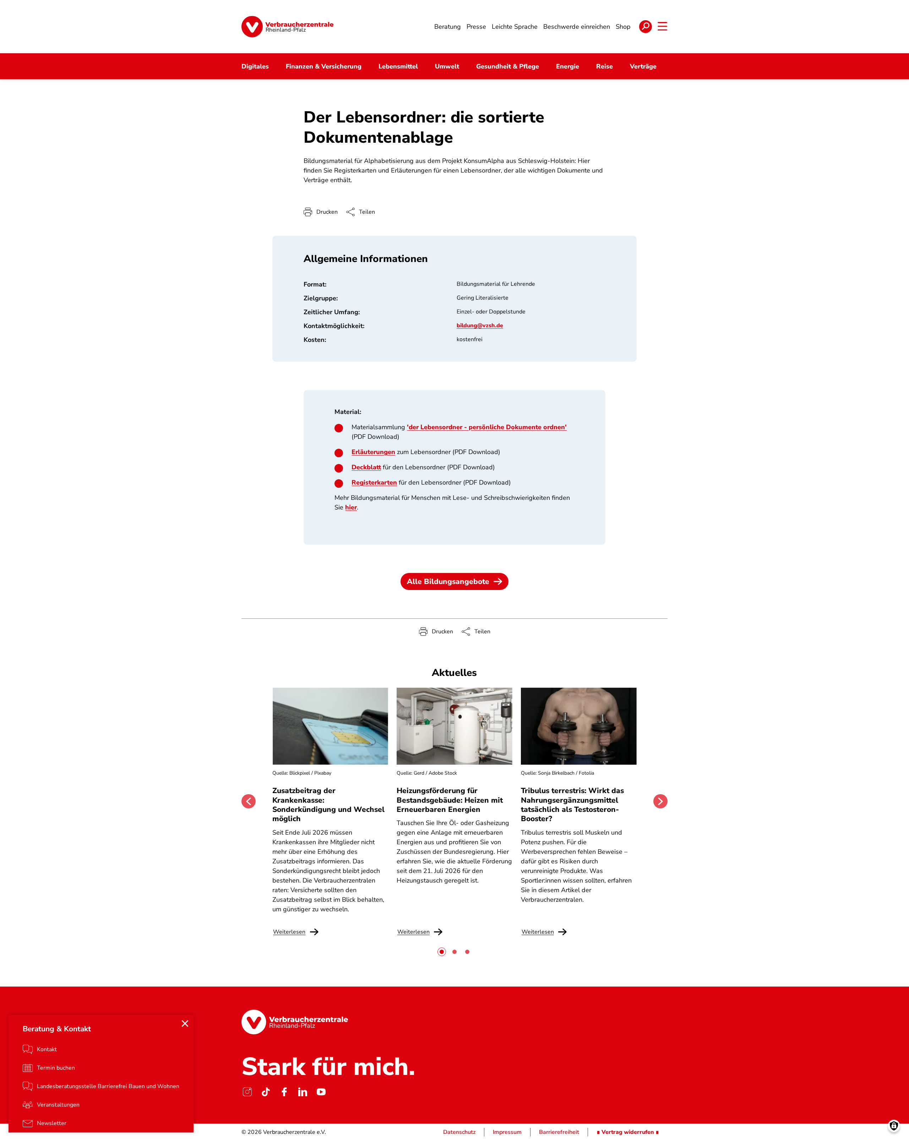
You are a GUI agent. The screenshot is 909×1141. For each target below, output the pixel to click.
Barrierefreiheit (559, 1132)
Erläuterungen (373, 452)
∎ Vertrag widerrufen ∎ (628, 1132)
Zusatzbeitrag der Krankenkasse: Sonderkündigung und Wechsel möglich (328, 805)
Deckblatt (366, 467)
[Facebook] (284, 1091)
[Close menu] (185, 1023)
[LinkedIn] (302, 1091)
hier (351, 507)
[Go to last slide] (248, 801)
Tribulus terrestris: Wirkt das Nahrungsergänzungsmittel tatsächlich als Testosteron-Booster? (572, 805)
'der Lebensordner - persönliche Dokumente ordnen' (487, 427)
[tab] (442, 952)
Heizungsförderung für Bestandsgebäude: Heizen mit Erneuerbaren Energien (450, 800)
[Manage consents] (894, 1126)
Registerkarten (374, 482)
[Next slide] (660, 801)
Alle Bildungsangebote (448, 581)
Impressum (507, 1132)
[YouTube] (321, 1091)
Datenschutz (459, 1132)
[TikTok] (265, 1091)
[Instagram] (247, 1091)
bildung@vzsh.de (480, 325)
